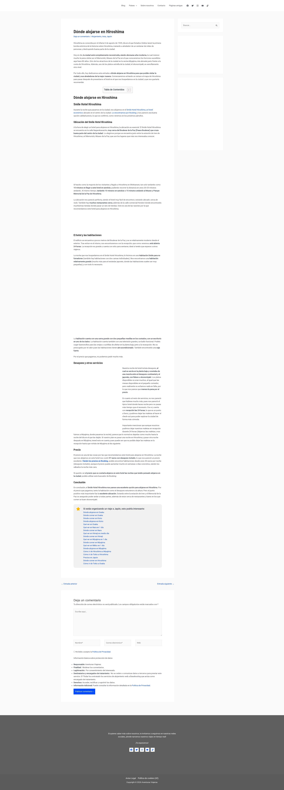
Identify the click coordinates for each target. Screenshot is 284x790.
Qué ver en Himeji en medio (94, 533)
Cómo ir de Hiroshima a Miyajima (97, 551)
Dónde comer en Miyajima (94, 542)
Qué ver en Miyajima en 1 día (95, 539)
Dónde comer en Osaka (93, 515)
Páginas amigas (175, 5)
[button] (136, 5)
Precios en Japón (90, 557)
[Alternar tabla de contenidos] (127, 90)
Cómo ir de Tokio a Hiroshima (95, 554)
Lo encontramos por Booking (124, 113)
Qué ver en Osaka (90, 524)
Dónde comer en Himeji (93, 536)
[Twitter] (193, 6)
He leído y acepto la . (93, 652)
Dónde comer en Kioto (92, 518)
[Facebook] (188, 6)
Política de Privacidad (101, 652)
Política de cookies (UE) (148, 778)
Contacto (161, 5)
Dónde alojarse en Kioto (93, 521)
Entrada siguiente (165, 584)
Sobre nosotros (147, 5)
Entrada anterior (69, 584)
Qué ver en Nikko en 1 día (93, 545)
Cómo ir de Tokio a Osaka (94, 563)
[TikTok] (208, 6)
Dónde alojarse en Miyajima (94, 548)
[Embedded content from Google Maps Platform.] (118, 160)
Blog (123, 5)
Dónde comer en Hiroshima (94, 560)
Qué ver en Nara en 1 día (93, 527)
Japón (109, 36)
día (107, 533)
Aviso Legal (131, 778)
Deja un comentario (82, 36)
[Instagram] (198, 6)
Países (132, 5)
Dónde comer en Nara (92, 530)
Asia (104, 36)
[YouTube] (203, 6)
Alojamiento (96, 36)
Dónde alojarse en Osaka (93, 512)
